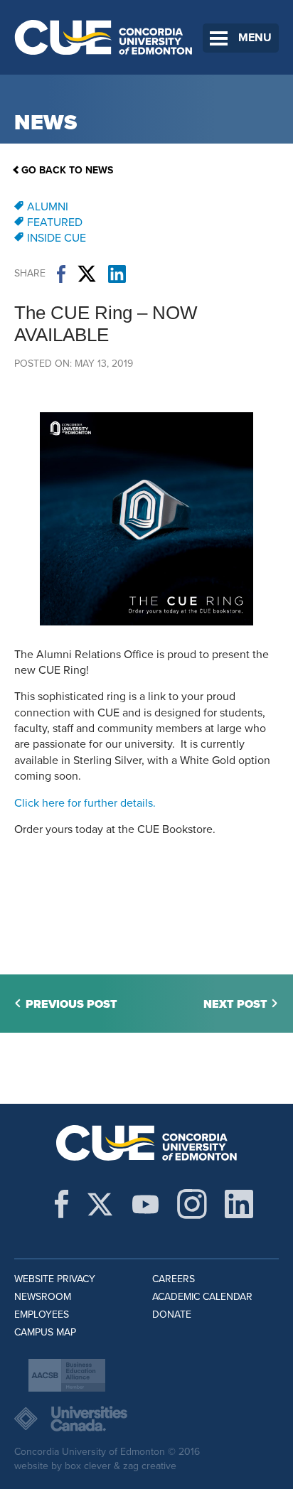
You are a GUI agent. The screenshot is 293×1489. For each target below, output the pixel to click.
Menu (255, 38)
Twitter (87, 273)
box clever (88, 1466)
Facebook (61, 273)
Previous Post (71, 1004)
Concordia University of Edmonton (103, 37)
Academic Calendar (202, 1297)
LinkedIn (117, 273)
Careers (173, 1279)
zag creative (149, 1466)
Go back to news (67, 170)
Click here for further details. (85, 803)
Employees (41, 1314)
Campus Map (45, 1332)
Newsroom (42, 1297)
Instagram (192, 1204)
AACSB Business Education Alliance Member (66, 1375)
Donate (171, 1314)
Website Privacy (54, 1279)
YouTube (145, 1204)
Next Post (235, 1004)
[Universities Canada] (146, 1418)
